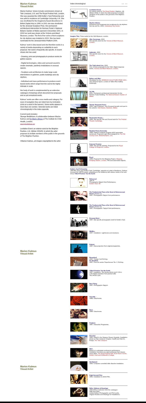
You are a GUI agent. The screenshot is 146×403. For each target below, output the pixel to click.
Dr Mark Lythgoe (36, 119)
